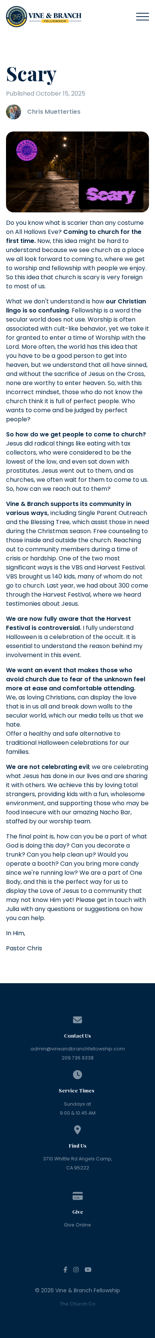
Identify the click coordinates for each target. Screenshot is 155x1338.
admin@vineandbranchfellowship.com (77, 1049)
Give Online (77, 1225)
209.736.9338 (78, 1058)
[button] (142, 16)
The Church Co (78, 1304)
